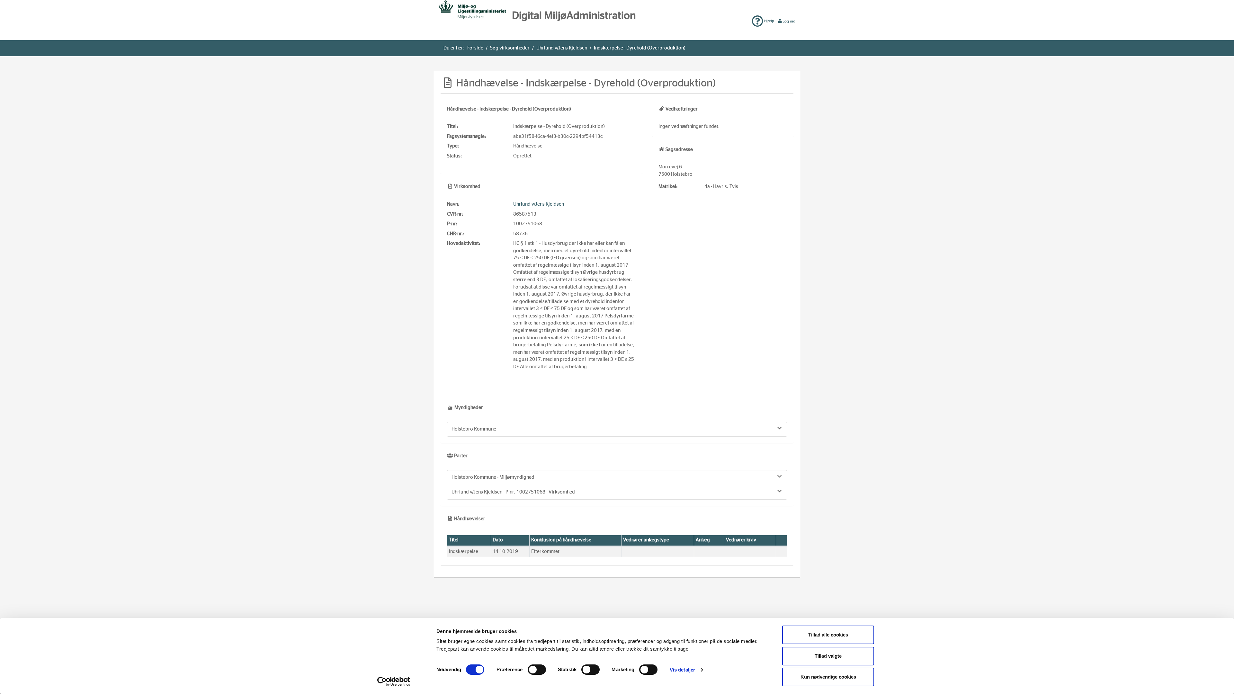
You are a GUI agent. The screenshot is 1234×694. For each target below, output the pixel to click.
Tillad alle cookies (828, 634)
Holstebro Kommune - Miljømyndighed (493, 477)
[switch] (537, 669)
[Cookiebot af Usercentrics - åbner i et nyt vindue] (394, 681)
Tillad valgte (828, 656)
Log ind (788, 21)
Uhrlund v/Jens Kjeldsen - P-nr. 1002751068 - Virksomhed (513, 492)
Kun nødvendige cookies (828, 677)
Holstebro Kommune (474, 429)
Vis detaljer (682, 669)
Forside (475, 48)
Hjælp (768, 21)
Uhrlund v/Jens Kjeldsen (561, 48)
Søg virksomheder (510, 48)
